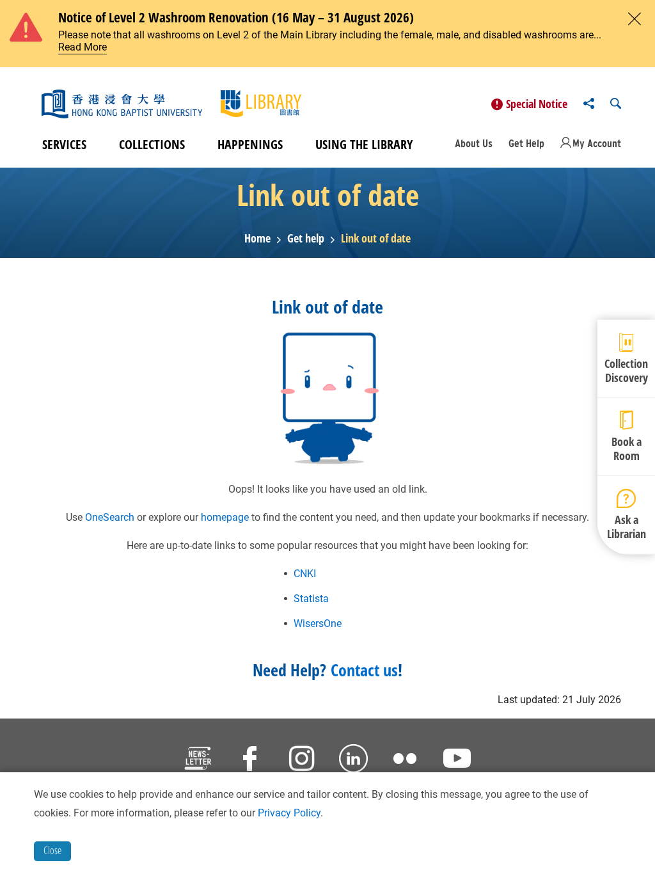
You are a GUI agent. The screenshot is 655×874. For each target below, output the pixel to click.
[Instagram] (301, 760)
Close (52, 850)
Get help (305, 239)
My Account (596, 143)
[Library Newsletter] (198, 760)
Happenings (250, 144)
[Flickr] (405, 760)
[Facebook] (249, 760)
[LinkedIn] (353, 760)
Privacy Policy (289, 813)
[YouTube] (457, 760)
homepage (225, 517)
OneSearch (109, 517)
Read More (82, 47)
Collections (152, 144)
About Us (474, 143)
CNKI (305, 574)
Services (64, 144)
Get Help (526, 143)
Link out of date (376, 239)
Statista (311, 598)
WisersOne (318, 623)
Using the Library (364, 144)
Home (257, 239)
